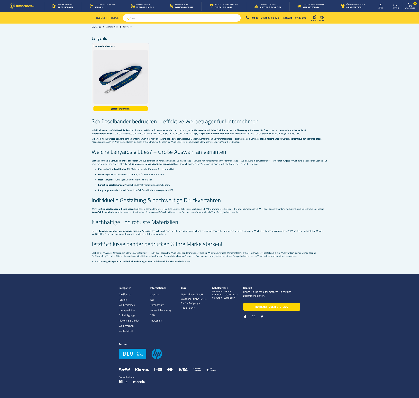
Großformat (125, 294)
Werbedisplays (127, 305)
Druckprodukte (127, 310)
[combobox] (182, 18)
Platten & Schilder (129, 320)
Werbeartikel (112, 27)
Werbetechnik (126, 326)
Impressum (156, 320)
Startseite (96, 26)
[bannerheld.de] (22, 6)
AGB (152, 315)
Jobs (152, 300)
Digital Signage (127, 315)
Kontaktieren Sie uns (271, 307)
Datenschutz (157, 305)
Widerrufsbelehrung (160, 310)
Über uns (155, 294)
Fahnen (123, 300)
